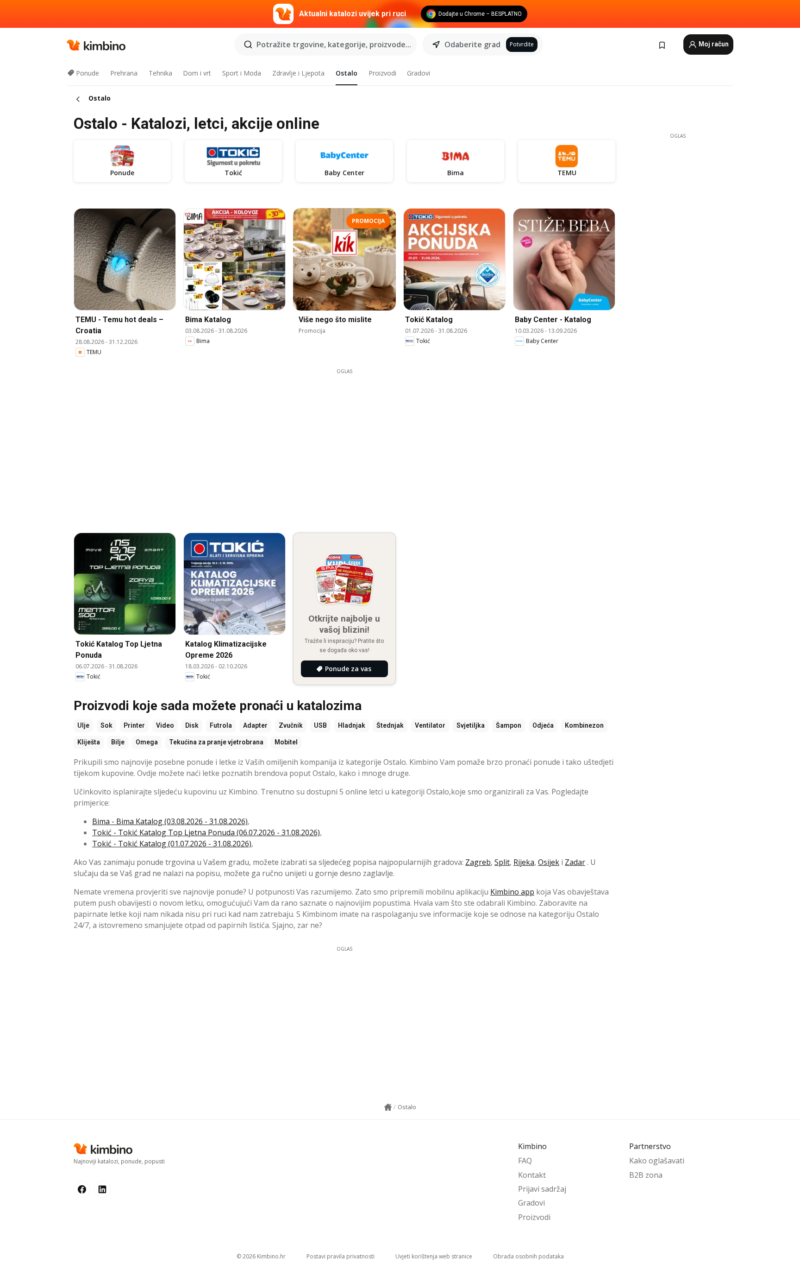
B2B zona (645, 1175)
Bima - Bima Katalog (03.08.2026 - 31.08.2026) (170, 821)
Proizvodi (382, 73)
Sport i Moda (241, 73)
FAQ (525, 1161)
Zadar (575, 862)
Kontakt (532, 1175)
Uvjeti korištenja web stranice (433, 1256)
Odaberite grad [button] (472, 44)
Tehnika (160, 73)
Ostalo (346, 73)
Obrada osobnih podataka (528, 1256)
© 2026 (261, 1256)
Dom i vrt (197, 73)
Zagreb (478, 862)
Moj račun (713, 44)
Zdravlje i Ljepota (298, 73)
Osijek (548, 862)
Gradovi (418, 73)
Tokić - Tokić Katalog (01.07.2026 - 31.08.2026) (171, 843)
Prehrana (124, 73)
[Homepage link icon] (388, 1107)
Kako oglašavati (656, 1161)
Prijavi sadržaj (542, 1189)
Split (502, 862)
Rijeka (523, 862)
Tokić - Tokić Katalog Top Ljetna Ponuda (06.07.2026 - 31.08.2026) (206, 832)
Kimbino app (512, 892)
